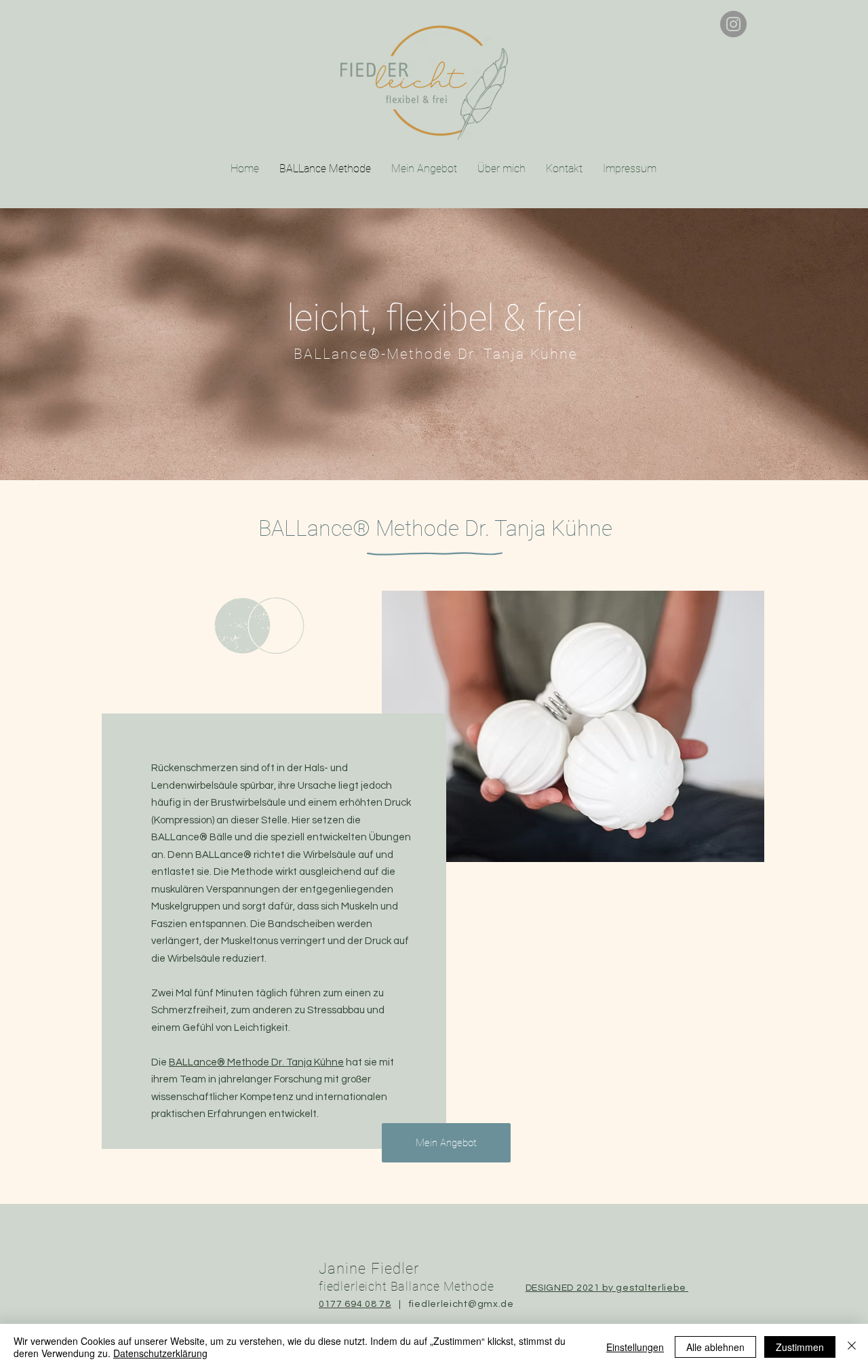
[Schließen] (852, 1347)
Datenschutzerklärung (160, 1353)
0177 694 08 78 (355, 1304)
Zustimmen (800, 1347)
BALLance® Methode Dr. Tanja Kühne (256, 1062)
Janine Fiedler (369, 1268)
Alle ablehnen (715, 1347)
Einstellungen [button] (635, 1347)
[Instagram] (733, 24)
